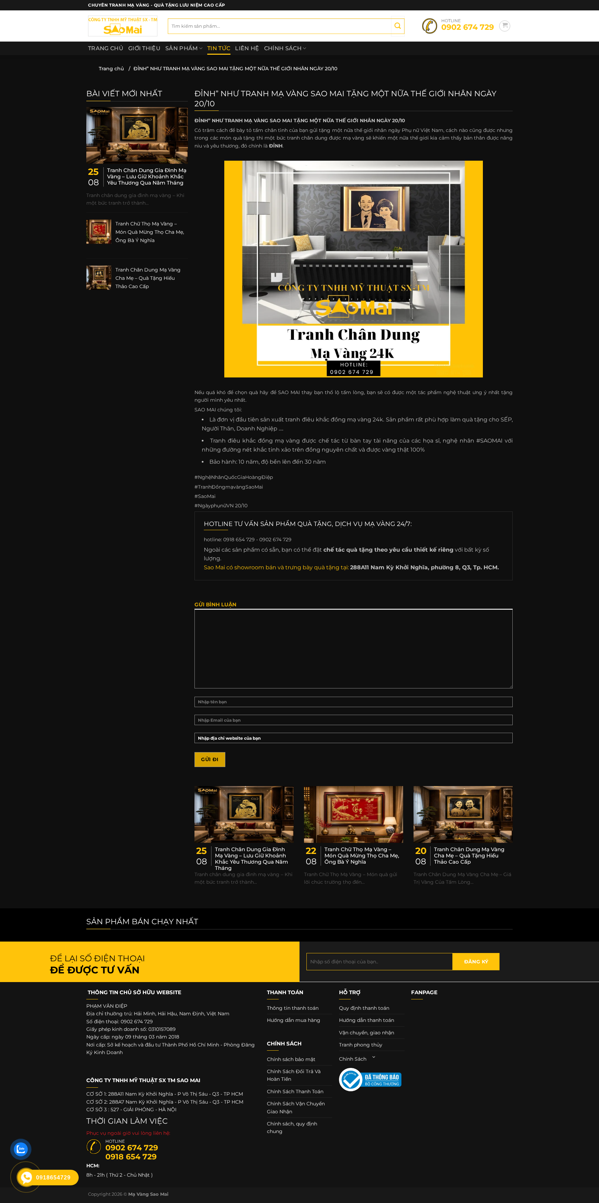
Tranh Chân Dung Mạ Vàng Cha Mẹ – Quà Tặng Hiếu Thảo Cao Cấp (148, 278)
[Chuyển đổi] (374, 1057)
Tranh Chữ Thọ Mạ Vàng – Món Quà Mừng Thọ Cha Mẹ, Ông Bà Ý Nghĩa (149, 232)
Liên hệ (247, 48)
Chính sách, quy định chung (292, 1127)
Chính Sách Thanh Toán (295, 1091)
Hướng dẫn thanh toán (366, 1020)
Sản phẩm (181, 48)
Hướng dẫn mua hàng (293, 1020)
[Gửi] (397, 26)
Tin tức (218, 48)
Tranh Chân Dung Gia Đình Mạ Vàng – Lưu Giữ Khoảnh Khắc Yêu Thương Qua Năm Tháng (146, 176)
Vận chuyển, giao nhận (366, 1033)
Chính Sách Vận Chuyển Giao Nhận (296, 1107)
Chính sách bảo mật (291, 1059)
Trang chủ (105, 48)
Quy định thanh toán (364, 1008)
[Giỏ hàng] (504, 26)
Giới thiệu (144, 48)
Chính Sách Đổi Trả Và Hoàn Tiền (294, 1075)
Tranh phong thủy (360, 1045)
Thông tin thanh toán (293, 1008)
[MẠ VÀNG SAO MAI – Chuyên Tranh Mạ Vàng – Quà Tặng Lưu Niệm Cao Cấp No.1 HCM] (122, 26)
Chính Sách (283, 48)
